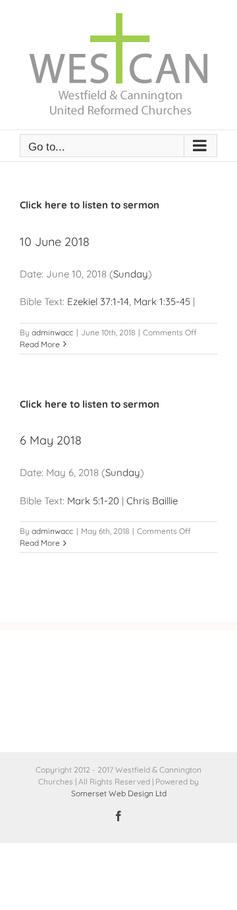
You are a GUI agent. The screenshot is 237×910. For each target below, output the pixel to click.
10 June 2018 (55, 241)
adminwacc (52, 332)
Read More (40, 344)
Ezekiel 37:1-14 (98, 301)
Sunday (130, 274)
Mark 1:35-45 (162, 301)
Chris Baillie (152, 500)
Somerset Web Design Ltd (119, 793)
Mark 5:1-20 (93, 500)
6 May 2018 (51, 440)
